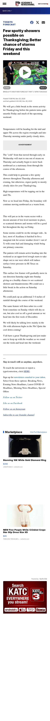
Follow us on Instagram (14, 408)
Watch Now (42, 4)
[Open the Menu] (4, 4)
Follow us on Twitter (12, 397)
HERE (27, 371)
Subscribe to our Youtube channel (18, 414)
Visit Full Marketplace (38, 432)
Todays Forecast (9, 23)
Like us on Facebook (12, 403)
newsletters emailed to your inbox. (30, 377)
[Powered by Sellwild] (43, 579)
